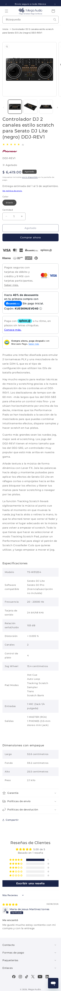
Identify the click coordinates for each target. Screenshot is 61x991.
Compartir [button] (12, 819)
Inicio (5, 29)
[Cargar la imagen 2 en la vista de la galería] (30, 107)
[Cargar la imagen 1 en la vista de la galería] (15, 107)
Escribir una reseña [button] (30, 883)
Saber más (33, 344)
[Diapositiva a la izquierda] (3, 107)
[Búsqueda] (54, 19)
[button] (6, 11)
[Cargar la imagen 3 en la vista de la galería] (46, 107)
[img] (10, 904)
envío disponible (30, 177)
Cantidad (7, 209)
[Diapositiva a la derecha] (57, 107)
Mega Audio (34, 989)
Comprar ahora (30, 237)
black (11, 203)
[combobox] (30, 19)
